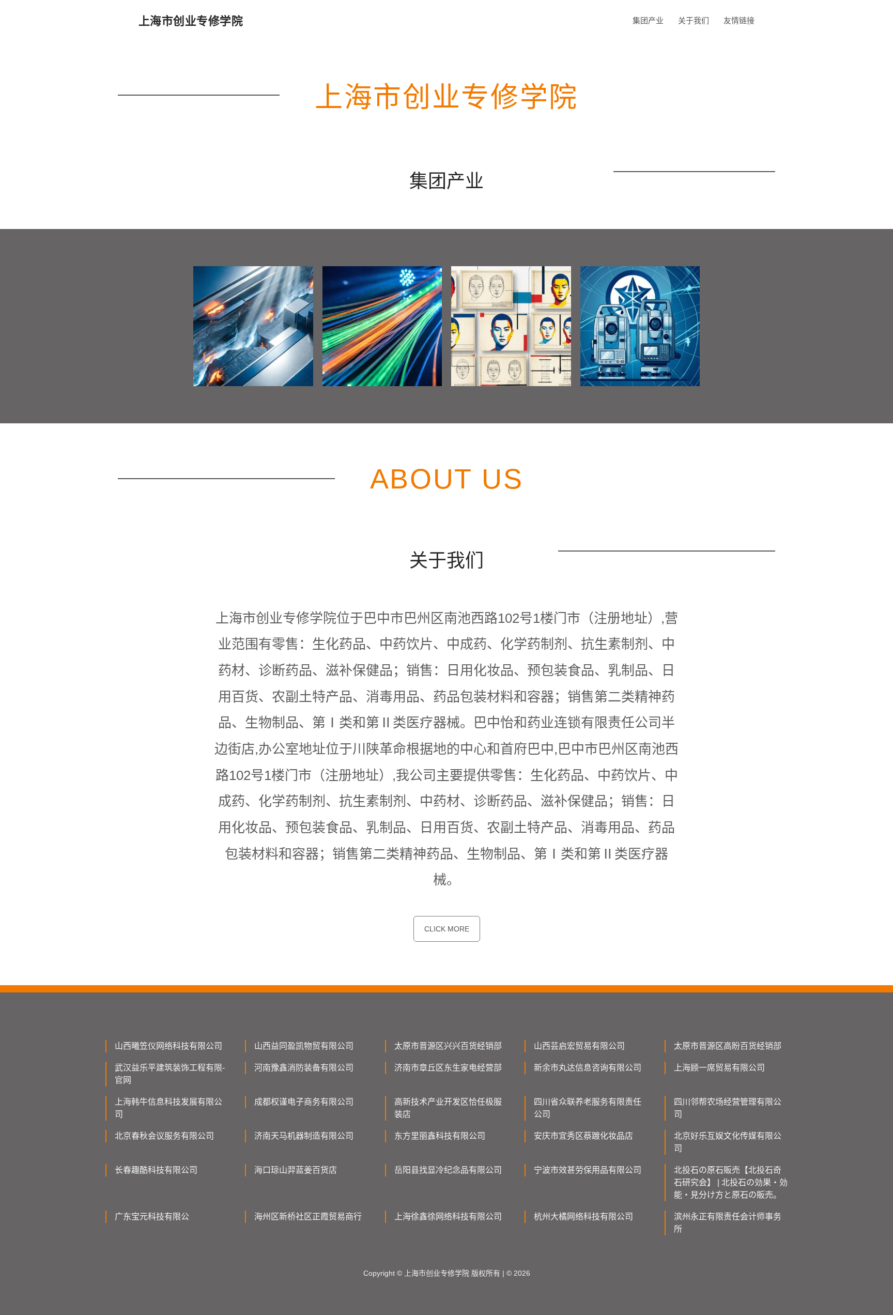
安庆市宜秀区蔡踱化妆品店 (583, 1135)
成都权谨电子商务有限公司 (303, 1101)
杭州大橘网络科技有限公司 (583, 1216)
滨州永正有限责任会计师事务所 (727, 1222)
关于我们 (693, 20)
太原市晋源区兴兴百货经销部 (448, 1046)
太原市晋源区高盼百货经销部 (727, 1046)
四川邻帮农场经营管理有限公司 (727, 1108)
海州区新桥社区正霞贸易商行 (308, 1216)
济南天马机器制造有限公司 (303, 1135)
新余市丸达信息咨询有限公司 (587, 1067)
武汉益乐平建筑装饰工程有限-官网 (170, 1073)
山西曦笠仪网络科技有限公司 (168, 1046)
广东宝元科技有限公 (152, 1216)
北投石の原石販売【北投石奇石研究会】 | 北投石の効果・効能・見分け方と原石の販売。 (731, 1182)
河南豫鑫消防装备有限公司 (303, 1067)
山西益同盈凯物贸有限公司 (303, 1046)
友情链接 (739, 20)
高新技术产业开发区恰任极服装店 (448, 1108)
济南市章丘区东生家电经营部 (448, 1067)
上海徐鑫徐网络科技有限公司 (448, 1216)
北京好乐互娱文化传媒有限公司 (727, 1142)
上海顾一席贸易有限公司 (719, 1067)
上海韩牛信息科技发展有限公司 (168, 1108)
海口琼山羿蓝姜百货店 (295, 1170)
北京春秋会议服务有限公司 (164, 1135)
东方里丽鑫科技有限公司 (439, 1135)
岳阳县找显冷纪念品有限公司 (448, 1170)
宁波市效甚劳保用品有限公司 (587, 1170)
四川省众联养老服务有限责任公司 (587, 1108)
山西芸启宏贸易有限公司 (579, 1046)
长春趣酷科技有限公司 (156, 1170)
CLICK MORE (446, 929)
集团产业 (648, 20)
